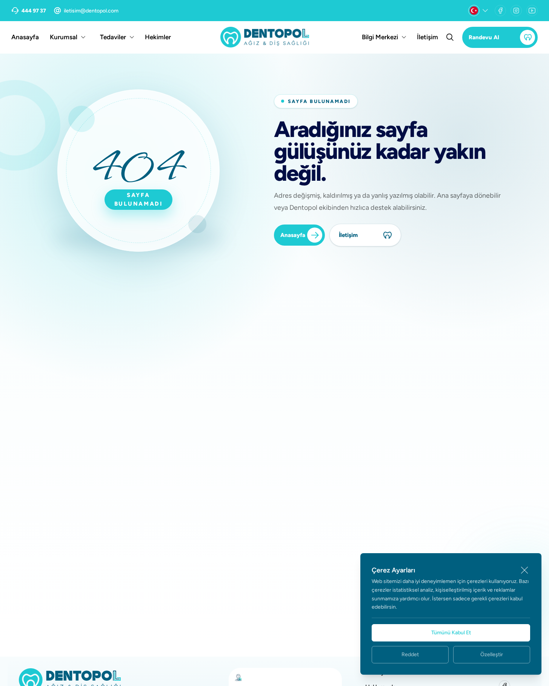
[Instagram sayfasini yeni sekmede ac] (516, 10)
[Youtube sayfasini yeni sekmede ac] (532, 10)
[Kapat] (524, 570)
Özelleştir (491, 654)
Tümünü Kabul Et (451, 632)
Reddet (410, 654)
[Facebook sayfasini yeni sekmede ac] (500, 10)
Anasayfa (25, 37)
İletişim (427, 37)
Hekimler (158, 37)
